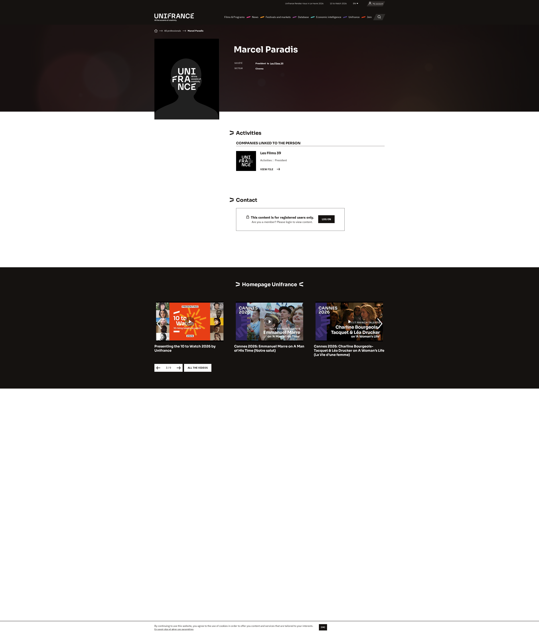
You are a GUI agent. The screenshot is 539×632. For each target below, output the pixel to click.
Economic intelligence (328, 17)
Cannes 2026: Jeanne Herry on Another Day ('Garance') (348, 348)
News (255, 17)
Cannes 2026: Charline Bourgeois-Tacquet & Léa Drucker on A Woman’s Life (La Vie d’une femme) (269, 350)
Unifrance (354, 17)
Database (303, 17)
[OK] (323, 627)
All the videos (198, 367)
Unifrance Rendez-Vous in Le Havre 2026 (304, 3)
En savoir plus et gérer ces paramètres (174, 629)
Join (369, 17)
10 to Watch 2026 (338, 3)
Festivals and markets (278, 17)
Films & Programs (234, 17)
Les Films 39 (276, 63)
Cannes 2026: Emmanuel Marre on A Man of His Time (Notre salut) (189, 348)
